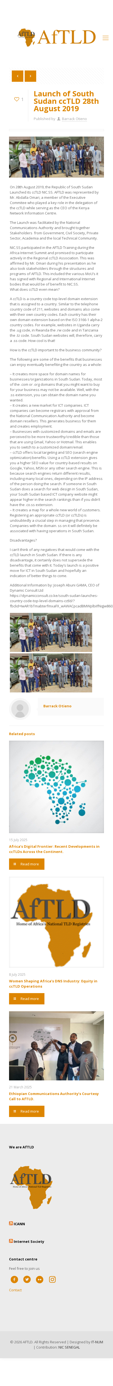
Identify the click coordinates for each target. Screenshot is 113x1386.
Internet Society (29, 1241)
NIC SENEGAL (69, 1347)
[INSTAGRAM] (52, 1279)
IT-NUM (97, 1341)
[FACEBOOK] (14, 1279)
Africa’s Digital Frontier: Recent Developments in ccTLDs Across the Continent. (54, 849)
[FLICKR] (39, 1279)
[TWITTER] (27, 1279)
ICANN (19, 1223)
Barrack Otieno (74, 118)
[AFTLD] (56, 37)
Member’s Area (56, 8)
